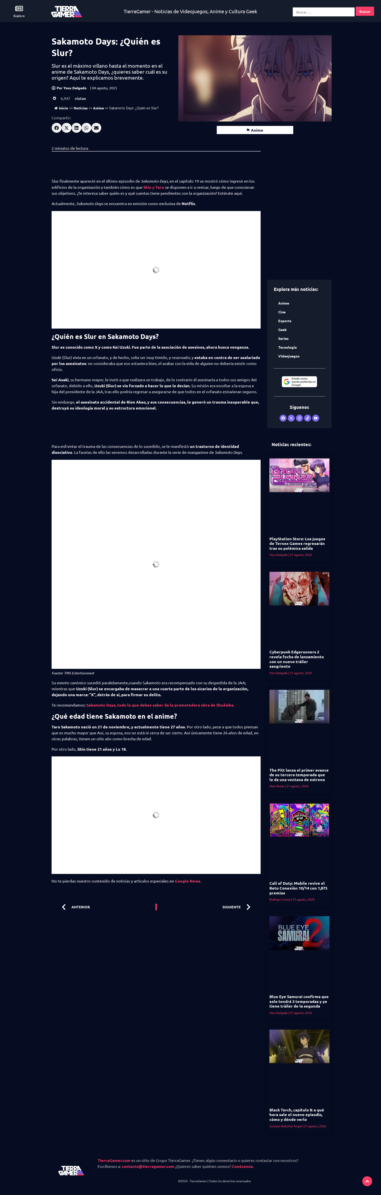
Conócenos (242, 1166)
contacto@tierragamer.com (148, 1166)
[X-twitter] (291, 418)
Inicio (63, 108)
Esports (284, 320)
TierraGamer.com (114, 1160)
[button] (57, 128)
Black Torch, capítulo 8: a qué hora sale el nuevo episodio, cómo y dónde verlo (296, 1114)
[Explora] (19, 8)
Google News (187, 880)
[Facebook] (283, 418)
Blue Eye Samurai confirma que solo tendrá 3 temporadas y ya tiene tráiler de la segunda (299, 1001)
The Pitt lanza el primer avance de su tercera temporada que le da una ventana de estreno (299, 774)
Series (283, 338)
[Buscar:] (324, 12)
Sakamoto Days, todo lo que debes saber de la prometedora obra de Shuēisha (159, 704)
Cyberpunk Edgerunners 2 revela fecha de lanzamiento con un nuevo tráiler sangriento (296, 659)
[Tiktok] (307, 418)
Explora (19, 16)
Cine (282, 312)
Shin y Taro (153, 187)
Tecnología (287, 347)
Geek (282, 329)
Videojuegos (289, 356)
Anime (98, 108)
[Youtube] (315, 418)
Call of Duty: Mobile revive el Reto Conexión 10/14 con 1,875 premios (298, 888)
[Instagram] (299, 418)
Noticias (81, 108)
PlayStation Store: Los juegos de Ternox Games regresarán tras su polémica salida (297, 543)
